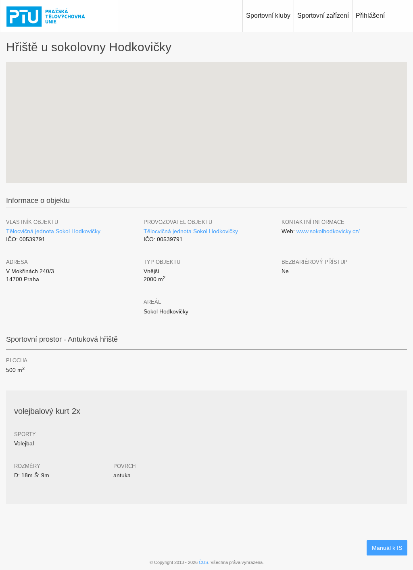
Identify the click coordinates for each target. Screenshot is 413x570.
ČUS (203, 562)
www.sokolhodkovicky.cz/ (328, 231)
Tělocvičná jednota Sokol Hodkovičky (53, 231)
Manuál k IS (387, 548)
